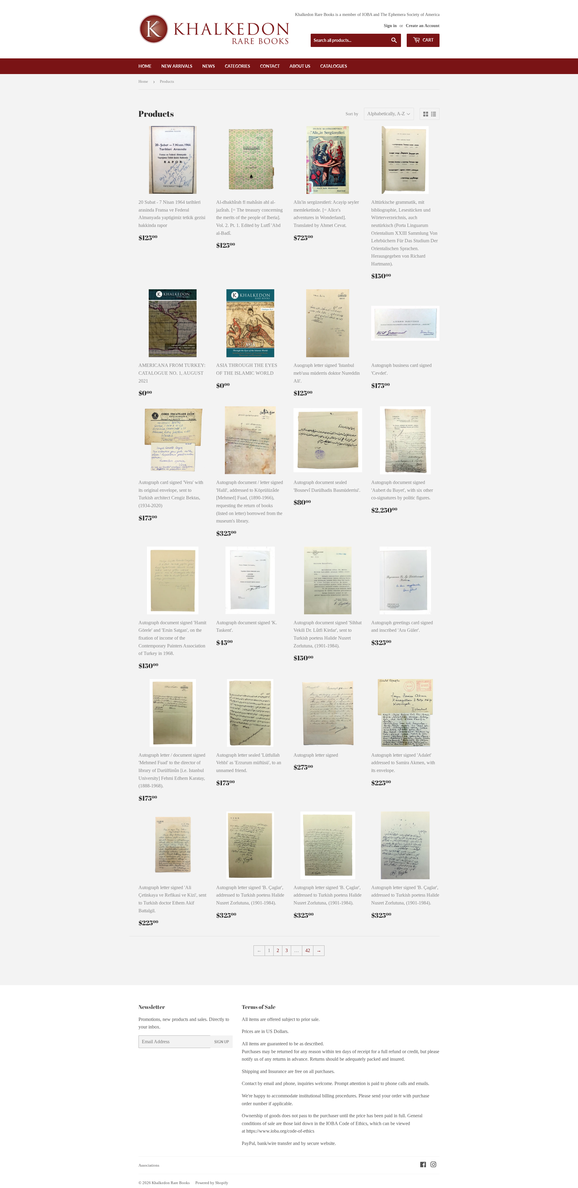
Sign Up (221, 1042)
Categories (237, 66)
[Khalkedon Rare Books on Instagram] (433, 1165)
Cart (428, 39)
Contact (270, 66)
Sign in (390, 25)
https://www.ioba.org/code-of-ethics (280, 1131)
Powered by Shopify (211, 1182)
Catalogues (333, 66)
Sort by (352, 114)
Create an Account (423, 25)
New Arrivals (176, 66)
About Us (300, 66)
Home (144, 66)
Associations (148, 1165)
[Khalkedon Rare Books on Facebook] (423, 1165)
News (208, 66)
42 (307, 950)
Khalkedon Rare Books (171, 1182)
